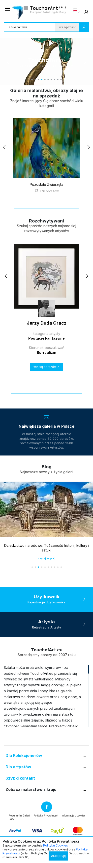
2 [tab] (35, 79)
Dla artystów (18, 767)
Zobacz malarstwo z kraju (31, 789)
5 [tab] (45, 79)
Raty (11, 818)
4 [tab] (41, 79)
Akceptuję (58, 856)
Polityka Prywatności (46, 815)
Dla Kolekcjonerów (23, 755)
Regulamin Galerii (20, 815)
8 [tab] (54, 79)
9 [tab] (58, 79)
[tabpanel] (46, 61)
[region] (46, 696)
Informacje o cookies (73, 815)
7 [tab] (51, 79)
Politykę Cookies (55, 845)
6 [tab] (48, 79)
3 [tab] (38, 79)
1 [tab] (32, 79)
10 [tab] (61, 79)
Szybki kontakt (20, 778)
